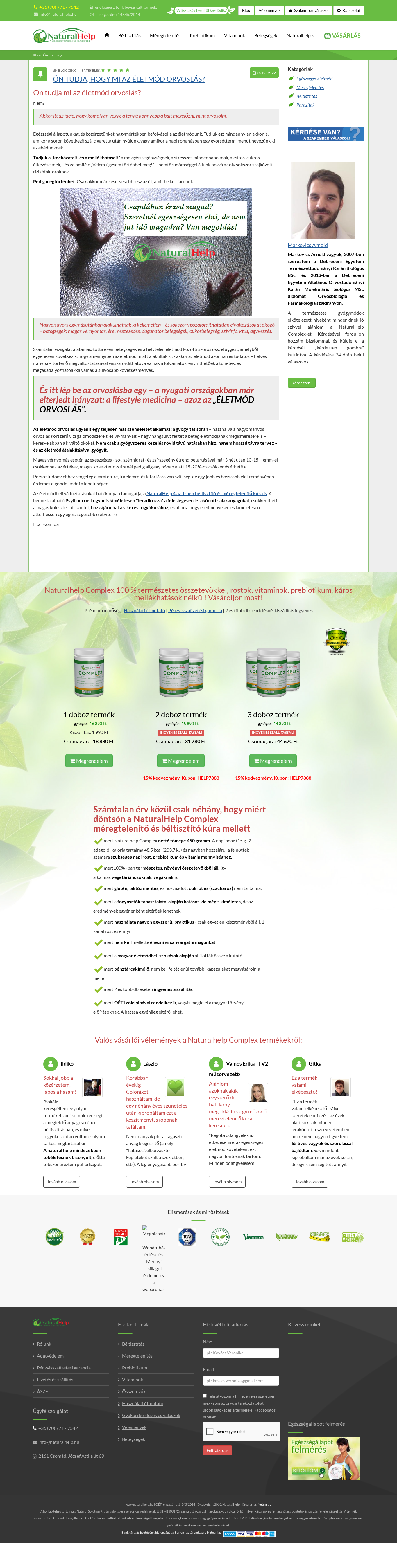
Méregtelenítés (165, 35)
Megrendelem (91, 761)
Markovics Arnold (308, 245)
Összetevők (134, 1391)
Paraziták (305, 104)
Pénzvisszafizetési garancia (195, 610)
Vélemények (134, 1427)
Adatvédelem (50, 1355)
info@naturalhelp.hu (58, 14)
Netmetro (264, 1504)
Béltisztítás (129, 35)
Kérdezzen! (302, 382)
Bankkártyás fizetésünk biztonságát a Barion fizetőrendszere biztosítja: (171, 1532)
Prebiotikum (202, 35)
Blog (58, 55)
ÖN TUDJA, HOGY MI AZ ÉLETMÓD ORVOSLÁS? (129, 79)
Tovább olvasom (61, 1181)
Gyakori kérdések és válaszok (151, 1415)
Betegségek (265, 35)
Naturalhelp (299, 35)
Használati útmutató (144, 610)
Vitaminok (234, 35)
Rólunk (44, 1343)
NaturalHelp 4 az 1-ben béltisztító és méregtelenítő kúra (205, 493)
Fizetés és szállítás (55, 1379)
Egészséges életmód (314, 78)
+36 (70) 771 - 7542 (59, 7)
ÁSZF (42, 1391)
